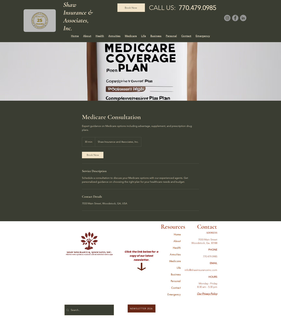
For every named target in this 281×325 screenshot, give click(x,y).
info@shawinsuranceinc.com (201, 269)
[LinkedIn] (243, 18)
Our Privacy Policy (207, 293)
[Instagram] (227, 18)
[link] (92, 155)
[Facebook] (235, 18)
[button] (87, 36)
